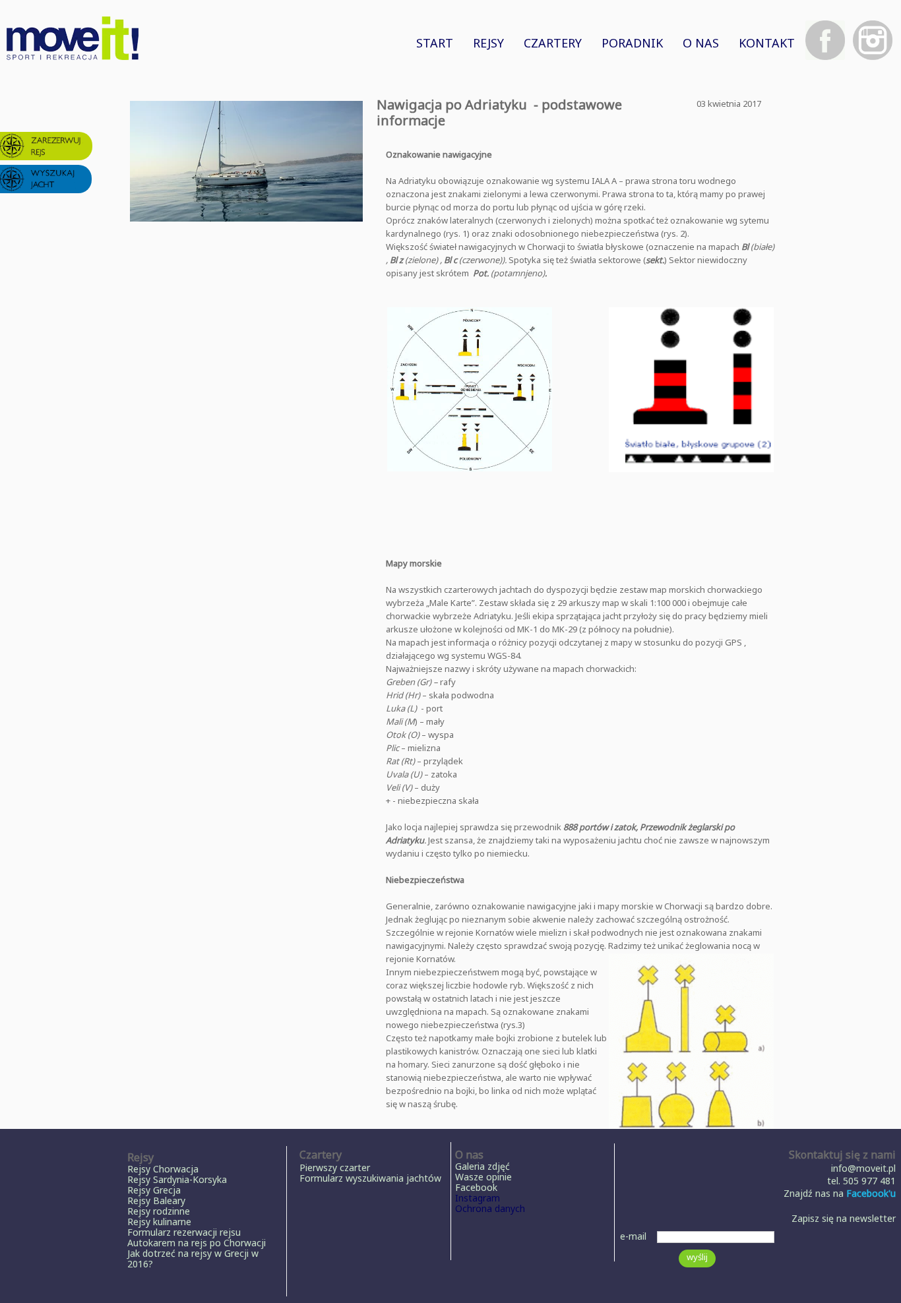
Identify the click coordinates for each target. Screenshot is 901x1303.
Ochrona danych (490, 1208)
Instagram (477, 1198)
